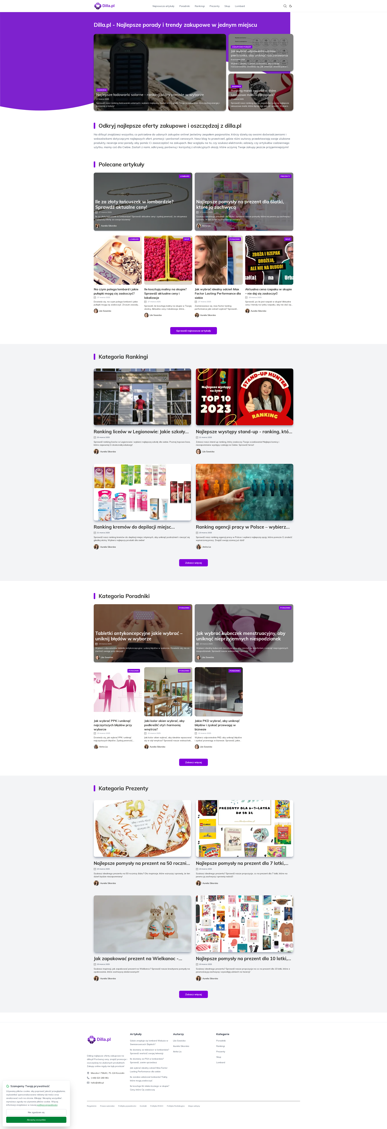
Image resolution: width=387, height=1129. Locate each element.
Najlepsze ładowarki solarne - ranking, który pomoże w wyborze (150, 94)
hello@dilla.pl (97, 1082)
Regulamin (91, 1106)
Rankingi (200, 6)
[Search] (285, 6)
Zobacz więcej (193, 562)
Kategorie (222, 1034)
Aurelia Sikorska (109, 225)
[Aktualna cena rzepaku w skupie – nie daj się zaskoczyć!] (269, 260)
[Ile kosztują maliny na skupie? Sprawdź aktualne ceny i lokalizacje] (168, 260)
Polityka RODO (156, 1106)
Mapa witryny (194, 1106)
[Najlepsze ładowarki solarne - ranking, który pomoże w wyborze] (160, 72)
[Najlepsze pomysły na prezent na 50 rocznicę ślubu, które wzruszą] (142, 828)
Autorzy (178, 1034)
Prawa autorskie (107, 1106)
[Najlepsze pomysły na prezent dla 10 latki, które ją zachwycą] (244, 923)
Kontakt (143, 1106)
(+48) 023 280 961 (100, 1078)
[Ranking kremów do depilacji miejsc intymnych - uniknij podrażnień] (142, 492)
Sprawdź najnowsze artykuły (193, 330)
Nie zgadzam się (36, 1112)
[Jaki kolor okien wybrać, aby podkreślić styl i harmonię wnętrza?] (168, 691)
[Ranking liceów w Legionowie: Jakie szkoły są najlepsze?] (142, 397)
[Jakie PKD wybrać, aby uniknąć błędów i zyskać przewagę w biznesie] (219, 691)
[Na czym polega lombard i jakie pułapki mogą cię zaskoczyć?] (118, 260)
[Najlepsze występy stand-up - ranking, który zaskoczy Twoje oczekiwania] (244, 397)
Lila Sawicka (208, 451)
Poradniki (184, 6)
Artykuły (136, 1034)
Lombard (240, 6)
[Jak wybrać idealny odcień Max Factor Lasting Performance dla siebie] (219, 260)
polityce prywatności (47, 1105)
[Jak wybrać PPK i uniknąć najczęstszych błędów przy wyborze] (118, 691)
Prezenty (215, 6)
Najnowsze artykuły (163, 6)
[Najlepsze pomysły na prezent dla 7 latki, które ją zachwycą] (244, 828)
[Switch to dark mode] (290, 6)
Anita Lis (206, 225)
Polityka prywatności (127, 1106)
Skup (227, 6)
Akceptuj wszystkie (36, 1119)
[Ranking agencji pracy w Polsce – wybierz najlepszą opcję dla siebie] (244, 492)
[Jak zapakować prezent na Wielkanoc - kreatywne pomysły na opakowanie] (142, 923)
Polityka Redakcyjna (176, 1106)
